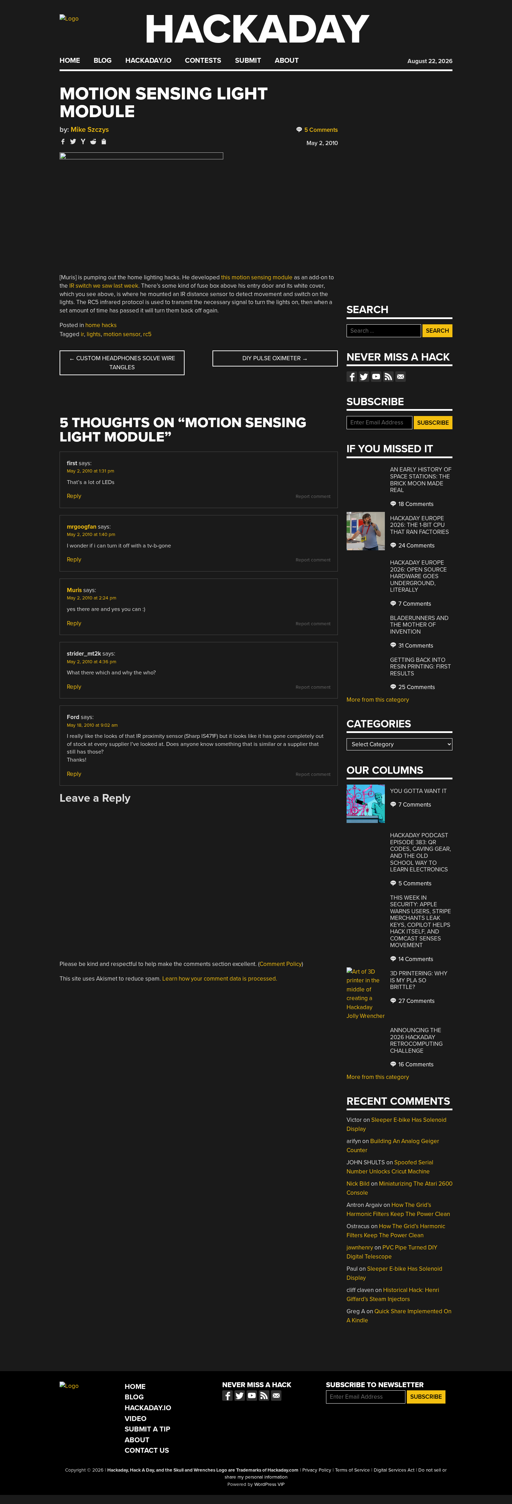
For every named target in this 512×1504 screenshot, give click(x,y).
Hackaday (256, 29)
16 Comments (415, 1064)
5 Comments (320, 130)
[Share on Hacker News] (83, 141)
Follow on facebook (352, 376)
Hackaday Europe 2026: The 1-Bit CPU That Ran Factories (419, 525)
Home (70, 60)
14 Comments (415, 959)
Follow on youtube (376, 376)
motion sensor (121, 334)
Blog (102, 60)
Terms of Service (352, 1470)
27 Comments (416, 1001)
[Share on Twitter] (73, 141)
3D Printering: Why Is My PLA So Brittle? (419, 980)
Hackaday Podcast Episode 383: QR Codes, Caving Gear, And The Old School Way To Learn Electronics (420, 852)
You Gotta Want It (418, 791)
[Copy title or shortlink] (103, 141)
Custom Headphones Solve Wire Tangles (122, 363)
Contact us (400, 376)
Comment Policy (280, 964)
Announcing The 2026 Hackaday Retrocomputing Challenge (416, 1041)
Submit (248, 60)
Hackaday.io (148, 60)
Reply (74, 496)
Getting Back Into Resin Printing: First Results (420, 666)
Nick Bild (358, 1183)
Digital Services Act (394, 1470)
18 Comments (415, 504)
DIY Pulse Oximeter (275, 358)
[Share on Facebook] (63, 141)
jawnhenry (360, 1247)
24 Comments (416, 545)
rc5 (147, 334)
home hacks (101, 325)
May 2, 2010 (322, 143)
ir (82, 334)
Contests (203, 60)
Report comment (313, 496)
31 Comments (415, 645)
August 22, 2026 (430, 61)
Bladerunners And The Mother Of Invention (419, 624)
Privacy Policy (316, 1470)
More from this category (378, 699)
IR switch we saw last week (103, 285)
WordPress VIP (269, 1484)
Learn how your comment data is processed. (219, 978)
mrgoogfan (81, 526)
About (287, 60)
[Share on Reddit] (93, 141)
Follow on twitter (364, 376)
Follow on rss (388, 376)
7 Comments (414, 603)
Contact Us (147, 1450)
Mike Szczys (90, 129)
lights (94, 334)
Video (136, 1418)
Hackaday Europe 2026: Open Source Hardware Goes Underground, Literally (418, 576)
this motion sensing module (257, 277)
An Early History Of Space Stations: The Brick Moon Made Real (420, 480)
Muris (74, 590)
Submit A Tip (147, 1429)
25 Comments (416, 687)
